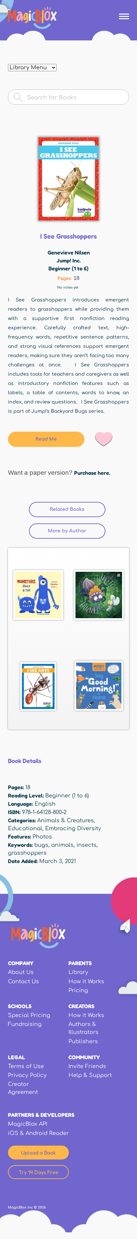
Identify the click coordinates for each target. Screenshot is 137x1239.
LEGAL (16, 1057)
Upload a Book (38, 1152)
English (45, 804)
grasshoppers (27, 853)
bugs (41, 845)
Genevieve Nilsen (69, 252)
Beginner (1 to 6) (68, 268)
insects (86, 845)
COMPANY (20, 963)
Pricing (78, 991)
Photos (42, 837)
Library (78, 972)
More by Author (67, 530)
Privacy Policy (27, 1075)
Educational (25, 829)
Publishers (83, 1042)
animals (62, 845)
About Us (21, 972)
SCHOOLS (20, 1006)
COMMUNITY (84, 1057)
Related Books (77, 509)
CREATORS (81, 1006)
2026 (42, 1207)
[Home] (32, 18)
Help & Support (90, 1075)
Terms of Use (26, 1066)
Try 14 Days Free (39, 1172)
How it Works (86, 982)
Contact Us (23, 982)
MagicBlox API (27, 1124)
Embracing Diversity (73, 829)
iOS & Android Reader (38, 1133)
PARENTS (80, 963)
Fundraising (25, 1024)
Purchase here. (92, 472)
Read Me (46, 439)
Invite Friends (87, 1066)
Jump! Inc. (68, 260)
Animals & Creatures (65, 821)
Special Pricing (29, 1015)
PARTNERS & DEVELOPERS (41, 1114)
